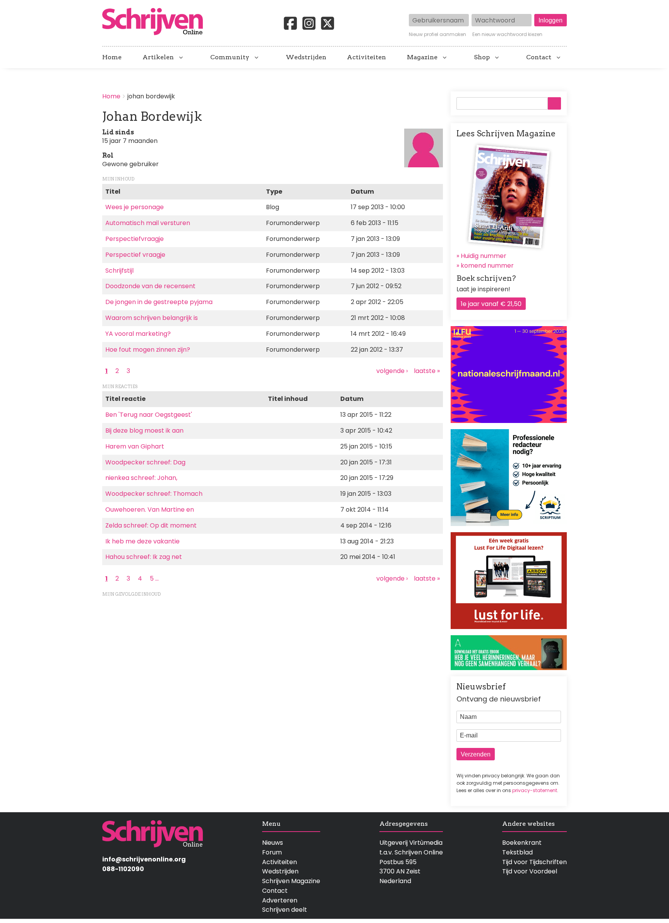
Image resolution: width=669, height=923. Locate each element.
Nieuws (272, 842)
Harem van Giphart (134, 446)
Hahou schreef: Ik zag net (143, 556)
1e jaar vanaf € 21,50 (491, 303)
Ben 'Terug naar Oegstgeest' (148, 414)
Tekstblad (517, 852)
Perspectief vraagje (135, 254)
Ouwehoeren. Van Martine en (149, 509)
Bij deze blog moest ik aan (144, 430)
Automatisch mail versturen (147, 222)
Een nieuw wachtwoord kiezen (507, 34)
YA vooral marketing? (138, 333)
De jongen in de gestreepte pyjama (159, 301)
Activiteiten (366, 57)
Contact (538, 57)
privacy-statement (534, 790)
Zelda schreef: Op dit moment (151, 525)
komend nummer (487, 265)
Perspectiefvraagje (134, 238)
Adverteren (279, 900)
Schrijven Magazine (291, 881)
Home (112, 57)
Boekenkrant (522, 842)
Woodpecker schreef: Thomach (153, 493)
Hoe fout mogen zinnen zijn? (147, 349)
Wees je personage (134, 207)
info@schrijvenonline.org (144, 859)
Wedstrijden (306, 57)
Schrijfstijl (119, 270)
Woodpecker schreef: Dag (145, 462)
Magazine (422, 57)
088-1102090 (123, 869)
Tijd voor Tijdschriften (534, 862)
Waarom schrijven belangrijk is (151, 317)
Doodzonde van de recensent (150, 286)
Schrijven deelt (284, 909)
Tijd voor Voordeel (529, 871)
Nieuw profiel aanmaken (437, 34)
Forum (272, 852)
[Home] (155, 22)
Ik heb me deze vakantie (142, 541)
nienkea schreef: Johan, (141, 477)
